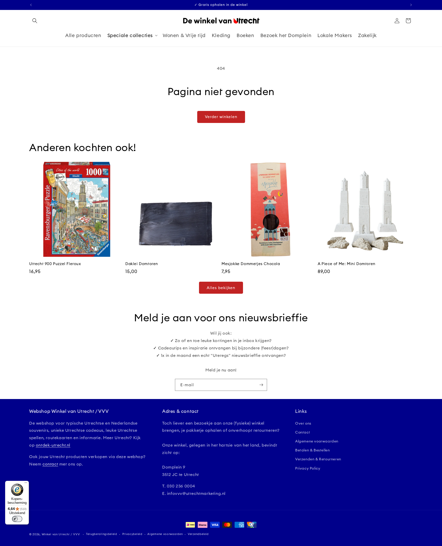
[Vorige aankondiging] (31, 5)
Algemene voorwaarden (316, 441)
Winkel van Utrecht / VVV (61, 534)
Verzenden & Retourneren (318, 459)
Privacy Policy (307, 468)
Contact (302, 432)
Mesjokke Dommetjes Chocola (251, 263)
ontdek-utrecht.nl (53, 445)
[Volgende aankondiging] (411, 5)
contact (50, 464)
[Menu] (26, 484)
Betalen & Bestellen (312, 450)
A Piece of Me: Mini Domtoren (346, 263)
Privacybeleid (132, 534)
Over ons (303, 423)
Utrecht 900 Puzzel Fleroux (55, 263)
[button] (34, 20)
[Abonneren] (261, 385)
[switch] (17, 519)
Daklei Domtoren (141, 263)
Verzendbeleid (198, 534)
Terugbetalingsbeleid (101, 534)
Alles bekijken (221, 287)
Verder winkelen (221, 116)
